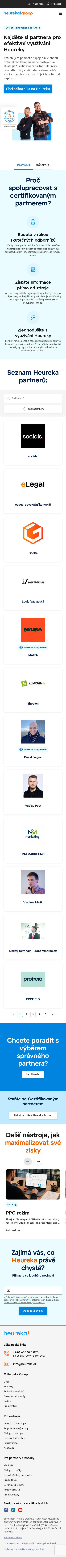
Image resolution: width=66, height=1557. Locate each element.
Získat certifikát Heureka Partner (33, 1115)
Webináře (8, 1465)
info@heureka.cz (25, 1364)
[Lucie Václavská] (33, 588)
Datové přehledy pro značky (18, 1475)
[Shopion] (33, 690)
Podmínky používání (13, 1391)
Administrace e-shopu (15, 1423)
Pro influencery (11, 1494)
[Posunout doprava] (38, 1161)
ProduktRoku (10, 1480)
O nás (6, 1382)
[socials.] (33, 442)
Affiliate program (12, 1489)
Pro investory (10, 1406)
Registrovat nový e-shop (16, 1428)
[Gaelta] (33, 539)
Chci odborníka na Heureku (28, 89)
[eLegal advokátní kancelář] (33, 491)
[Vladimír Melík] (33, 889)
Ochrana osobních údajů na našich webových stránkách (31, 1301)
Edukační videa (11, 1443)
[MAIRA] (33, 639)
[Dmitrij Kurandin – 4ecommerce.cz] (33, 937)
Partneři (23, 165)
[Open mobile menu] (60, 13)
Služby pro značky (12, 1470)
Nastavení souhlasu (13, 1537)
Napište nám (33, 1074)
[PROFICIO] (33, 985)
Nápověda (38, 4)
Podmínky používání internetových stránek (24, 1549)
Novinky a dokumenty (14, 1396)
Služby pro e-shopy (13, 1433)
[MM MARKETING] (33, 840)
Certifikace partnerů (14, 1485)
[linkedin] (13, 1510)
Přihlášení (56, 4)
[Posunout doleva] (28, 1161)
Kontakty (8, 1386)
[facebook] (6, 1510)
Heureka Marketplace (14, 1438)
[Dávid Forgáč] (33, 741)
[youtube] (20, 1510)
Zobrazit (11, 1230)
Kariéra (7, 1401)
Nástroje (42, 165)
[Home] (18, 13)
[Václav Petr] (33, 792)
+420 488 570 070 (26, 1352)
